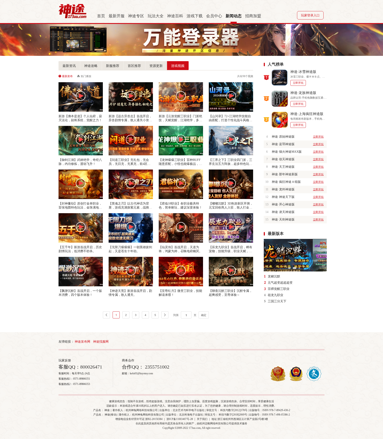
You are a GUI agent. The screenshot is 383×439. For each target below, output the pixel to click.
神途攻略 (91, 66)
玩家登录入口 (310, 15)
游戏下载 (195, 16)
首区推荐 (134, 66)
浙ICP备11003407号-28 (179, 419)
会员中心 (214, 16)
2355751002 (156, 367)
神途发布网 (82, 341)
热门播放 (86, 76)
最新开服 (117, 16)
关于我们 (202, 419)
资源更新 (156, 66)
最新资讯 (69, 66)
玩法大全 (156, 16)
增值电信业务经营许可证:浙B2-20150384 (138, 419)
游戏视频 (177, 66)
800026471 (91, 367)
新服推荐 (112, 66)
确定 (203, 315)
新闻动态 (234, 16)
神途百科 (175, 16)
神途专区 (136, 16)
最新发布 (67, 76)
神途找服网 (101, 341)
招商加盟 (253, 16)
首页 (101, 16)
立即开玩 (298, 82)
